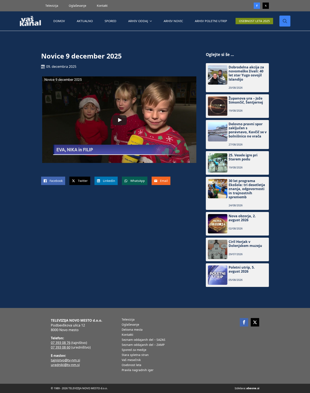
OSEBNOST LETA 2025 (254, 21)
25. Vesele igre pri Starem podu (243, 157)
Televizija (51, 6)
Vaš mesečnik (131, 360)
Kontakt (102, 6)
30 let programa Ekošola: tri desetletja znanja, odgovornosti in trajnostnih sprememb (247, 189)
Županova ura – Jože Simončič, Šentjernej (246, 100)
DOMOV (59, 21)
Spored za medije (134, 350)
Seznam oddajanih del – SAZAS (143, 340)
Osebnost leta (131, 365)
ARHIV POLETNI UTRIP (211, 21)
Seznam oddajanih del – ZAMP (143, 345)
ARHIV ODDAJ (138, 21)
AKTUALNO (85, 21)
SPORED (110, 21)
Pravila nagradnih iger (138, 370)
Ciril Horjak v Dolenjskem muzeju (245, 244)
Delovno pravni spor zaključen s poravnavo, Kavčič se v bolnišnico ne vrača (248, 130)
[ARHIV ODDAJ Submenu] (151, 21)
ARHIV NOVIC (173, 21)
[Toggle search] (284, 21)
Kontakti (127, 335)
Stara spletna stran (135, 355)
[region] (54, 360)
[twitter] (266, 6)
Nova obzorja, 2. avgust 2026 (242, 218)
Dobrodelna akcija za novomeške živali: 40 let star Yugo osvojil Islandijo (246, 73)
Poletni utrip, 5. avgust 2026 (242, 269)
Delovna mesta (132, 330)
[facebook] (244, 322)
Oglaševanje (77, 6)
